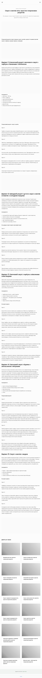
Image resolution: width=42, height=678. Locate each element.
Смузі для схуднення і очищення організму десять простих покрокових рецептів (10, 640)
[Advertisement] (21, 29)
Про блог (25, 671)
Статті (21, 676)
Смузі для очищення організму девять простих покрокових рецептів (10, 662)
